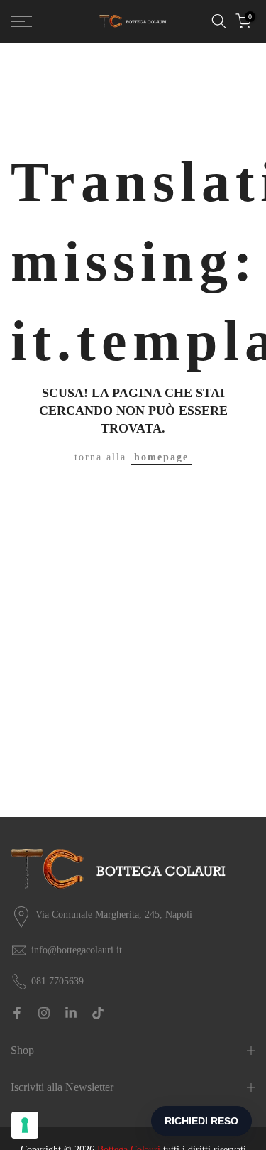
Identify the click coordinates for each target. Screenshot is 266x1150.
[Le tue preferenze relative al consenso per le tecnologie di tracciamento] (24, 1125)
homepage (161, 457)
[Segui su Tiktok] (98, 1012)
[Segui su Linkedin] (71, 1012)
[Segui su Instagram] (44, 1012)
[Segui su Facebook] (17, 1012)
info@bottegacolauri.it (76, 950)
